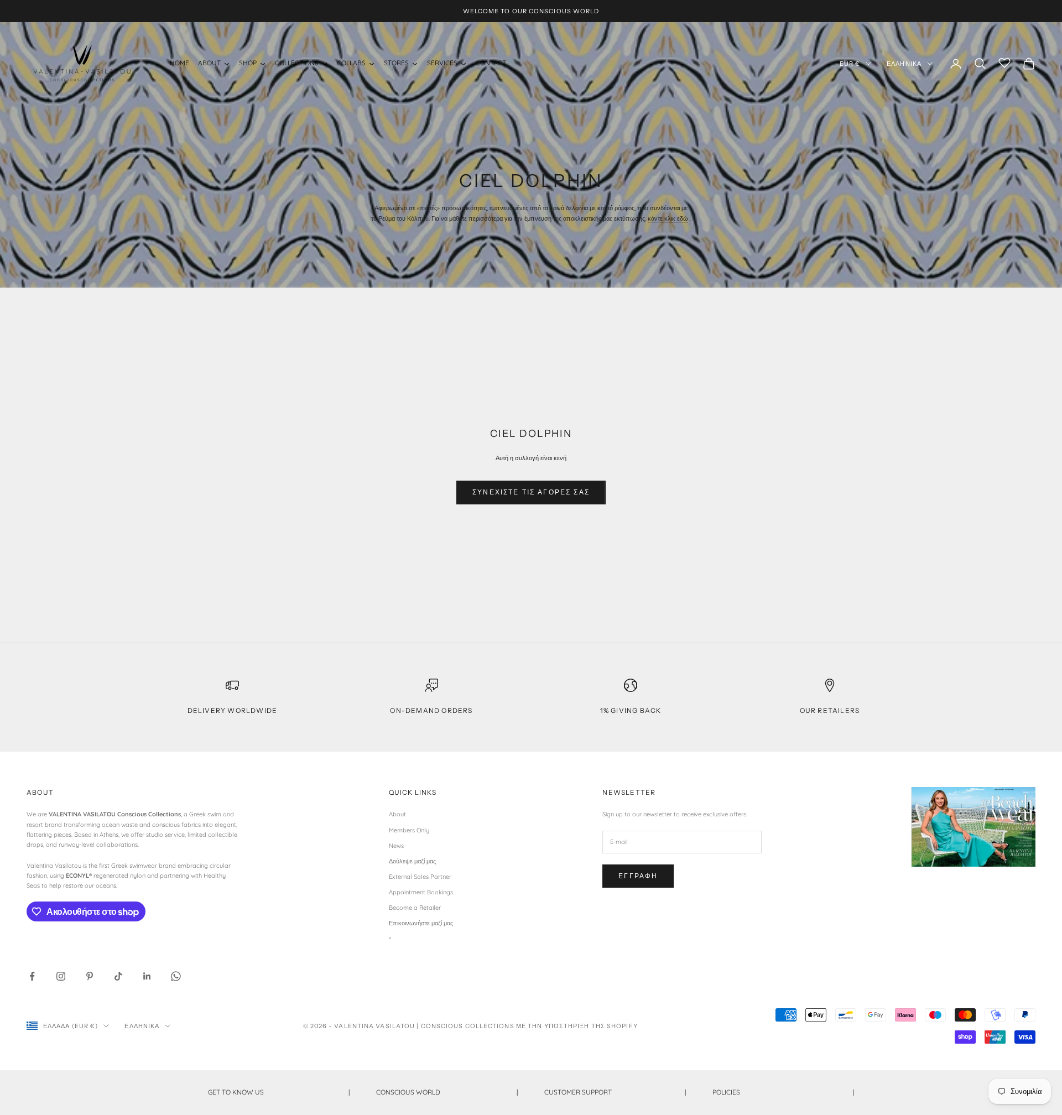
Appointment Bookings (421, 892)
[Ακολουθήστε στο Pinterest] (89, 976)
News (396, 846)
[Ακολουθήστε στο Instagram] (60, 976)
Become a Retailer (415, 907)
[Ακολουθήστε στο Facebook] (32, 976)
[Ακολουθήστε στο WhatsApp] (175, 976)
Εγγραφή (638, 876)
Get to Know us (279, 1092)
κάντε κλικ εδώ (668, 218)
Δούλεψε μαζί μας (412, 861)
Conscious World (447, 1092)
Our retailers (830, 710)
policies (783, 1092)
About (397, 814)
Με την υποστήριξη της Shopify (577, 1026)
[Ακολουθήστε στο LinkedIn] (147, 976)
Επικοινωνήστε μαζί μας (421, 923)
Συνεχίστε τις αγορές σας (531, 492)
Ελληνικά (904, 63)
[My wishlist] (1004, 62)
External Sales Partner (420, 876)
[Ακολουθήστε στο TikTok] (118, 976)
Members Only (409, 830)
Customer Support (615, 1092)
